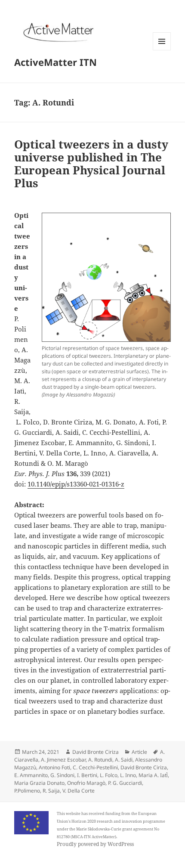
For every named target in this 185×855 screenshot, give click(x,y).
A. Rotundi (100, 759)
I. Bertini (87, 775)
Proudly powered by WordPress (95, 844)
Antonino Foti (54, 767)
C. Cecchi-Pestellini (95, 767)
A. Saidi (124, 759)
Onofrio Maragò (86, 783)
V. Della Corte (78, 790)
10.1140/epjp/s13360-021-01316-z (76, 484)
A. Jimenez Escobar (63, 759)
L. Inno (128, 775)
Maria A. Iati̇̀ (153, 775)
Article (139, 752)
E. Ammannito (31, 775)
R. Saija (51, 790)
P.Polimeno (27, 790)
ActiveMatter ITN (55, 62)
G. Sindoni (62, 775)
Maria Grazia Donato (39, 783)
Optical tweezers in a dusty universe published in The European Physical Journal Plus (91, 163)
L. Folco (108, 775)
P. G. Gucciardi (125, 783)
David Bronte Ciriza (95, 752)
